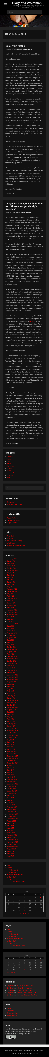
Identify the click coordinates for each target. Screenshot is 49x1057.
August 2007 (11, 765)
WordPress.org (12, 1015)
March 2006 (11, 805)
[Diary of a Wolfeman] (24, 21)
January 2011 (11, 672)
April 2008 (10, 747)
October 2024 (11, 568)
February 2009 (12, 724)
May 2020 (10, 587)
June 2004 (10, 853)
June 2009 (10, 714)
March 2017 (11, 601)
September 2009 (12, 707)
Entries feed (11, 1011)
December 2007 (12, 756)
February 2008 (12, 751)
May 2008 (10, 744)
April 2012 (10, 654)
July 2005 (10, 823)
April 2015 (10, 621)
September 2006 (12, 791)
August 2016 (11, 605)
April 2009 (10, 719)
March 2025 (11, 566)
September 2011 (12, 663)
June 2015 (10, 617)
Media (9, 463)
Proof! (9, 470)
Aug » (27, 913)
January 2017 (11, 603)
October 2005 (11, 816)
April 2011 (10, 666)
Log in (9, 1008)
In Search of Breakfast (24, 988)
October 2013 (11, 635)
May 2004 (10, 856)
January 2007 (11, 782)
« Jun (22, 913)
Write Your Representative (16, 545)
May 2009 (10, 717)
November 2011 (12, 659)
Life (13, 194)
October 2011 (11, 661)
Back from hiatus (15, 46)
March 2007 (11, 777)
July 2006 (10, 795)
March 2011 (11, 668)
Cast (8, 865)
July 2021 (10, 577)
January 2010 (11, 698)
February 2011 (12, 670)
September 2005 (12, 819)
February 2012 (12, 656)
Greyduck (10, 502)
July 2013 (10, 640)
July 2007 (10, 768)
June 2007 (10, 770)
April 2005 (10, 830)
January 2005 (11, 837)
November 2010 (12, 677)
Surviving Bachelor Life (15, 875)
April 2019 (10, 596)
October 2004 (11, 844)
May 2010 (10, 689)
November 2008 (12, 731)
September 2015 (12, 614)
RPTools (32, 321)
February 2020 (12, 589)
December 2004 (12, 840)
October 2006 (11, 788)
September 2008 (12, 735)
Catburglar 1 (13, 870)
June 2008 (10, 742)
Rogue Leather (12, 523)
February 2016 (12, 610)
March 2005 (11, 833)
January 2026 (11, 561)
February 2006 (12, 807)
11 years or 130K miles (24, 990)
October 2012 (11, 647)
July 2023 (10, 573)
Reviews (10, 475)
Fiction (9, 868)
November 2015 (12, 612)
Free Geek (10, 536)
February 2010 (12, 696)
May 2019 (10, 594)
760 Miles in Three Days (25, 986)
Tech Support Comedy (14, 541)
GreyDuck (10, 986)
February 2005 (12, 835)
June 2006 (10, 798)
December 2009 (12, 700)
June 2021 (10, 580)
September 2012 (12, 649)
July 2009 (10, 712)
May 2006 (10, 800)
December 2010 (12, 675)
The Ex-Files (13, 879)
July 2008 (10, 740)
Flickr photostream (13, 520)
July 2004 (10, 851)
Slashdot (10, 538)
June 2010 (10, 686)
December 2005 (12, 812)
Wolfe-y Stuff (11, 877)
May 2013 (10, 645)
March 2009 (11, 721)
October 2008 (11, 733)
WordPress (11, 543)
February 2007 (12, 779)
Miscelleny (10, 466)
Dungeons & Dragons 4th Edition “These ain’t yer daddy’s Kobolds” (24, 206)
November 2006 (12, 786)
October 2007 (11, 761)
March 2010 (11, 693)
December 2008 (12, 728)
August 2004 (11, 849)
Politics (9, 468)
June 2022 (10, 575)
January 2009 (11, 726)
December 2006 (12, 784)
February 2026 (12, 559)
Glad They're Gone (18, 882)
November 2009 (12, 703)
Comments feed (12, 1013)
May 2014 (10, 628)
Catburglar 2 (13, 872)
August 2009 (11, 710)
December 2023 (12, 570)
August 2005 (11, 821)
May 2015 (10, 619)
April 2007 (10, 775)
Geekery (15, 443)
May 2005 (10, 828)
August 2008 (11, 737)
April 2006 (10, 802)
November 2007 (12, 758)
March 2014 (11, 631)
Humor (9, 459)
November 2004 (12, 842)
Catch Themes (32, 1053)
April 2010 (10, 691)
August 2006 (11, 793)
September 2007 (12, 763)
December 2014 (12, 624)
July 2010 (10, 684)
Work (9, 477)
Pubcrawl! (10, 473)
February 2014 (12, 633)
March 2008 (11, 749)
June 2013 (10, 642)
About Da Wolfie (12, 518)
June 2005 (10, 826)
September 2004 (12, 847)
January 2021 (11, 582)
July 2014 (10, 626)
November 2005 (12, 814)
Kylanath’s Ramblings (14, 504)
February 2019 (12, 598)
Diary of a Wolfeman (27, 3)
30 (24, 910)
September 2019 (12, 591)
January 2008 (11, 754)
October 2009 (11, 705)
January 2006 (11, 809)
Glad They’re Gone (18, 946)
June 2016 (10, 607)
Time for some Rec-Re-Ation (26, 993)
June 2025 (10, 563)
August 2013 (11, 638)
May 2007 (10, 772)
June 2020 (10, 584)
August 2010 (11, 682)
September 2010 (12, 679)
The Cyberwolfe (26, 49)
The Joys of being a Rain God (27, 995)
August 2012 (11, 652)
